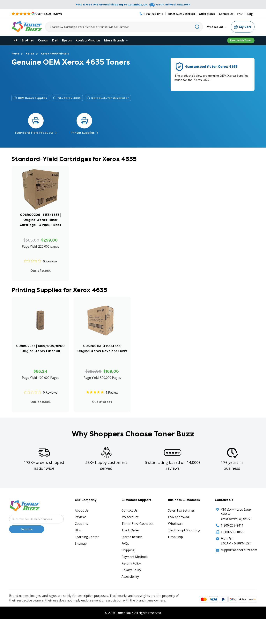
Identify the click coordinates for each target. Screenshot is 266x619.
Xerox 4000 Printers (55, 53)
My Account (215, 27)
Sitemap (81, 543)
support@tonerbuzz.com (239, 550)
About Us (81, 510)
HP (15, 40)
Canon (43, 40)
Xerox (30, 53)
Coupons (81, 523)
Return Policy (131, 563)
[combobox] (124, 27)
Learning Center (87, 537)
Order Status (207, 13)
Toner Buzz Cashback (181, 13)
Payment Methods (135, 557)
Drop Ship (175, 537)
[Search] (197, 27)
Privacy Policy (131, 570)
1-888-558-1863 (232, 532)
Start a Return (132, 537)
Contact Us (226, 13)
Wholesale (175, 523)
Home (15, 53)
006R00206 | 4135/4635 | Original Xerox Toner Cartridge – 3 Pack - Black (40, 220)
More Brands (114, 40)
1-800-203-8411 (232, 525)
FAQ (240, 13)
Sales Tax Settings (181, 510)
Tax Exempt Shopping (184, 530)
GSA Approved (178, 517)
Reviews (80, 517)
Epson (67, 40)
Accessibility (130, 576)
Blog (250, 13)
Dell (55, 40)
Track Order (130, 530)
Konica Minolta (88, 40)
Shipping (128, 550)
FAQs (125, 543)
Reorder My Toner (241, 40)
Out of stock (40, 271)
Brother (27, 40)
